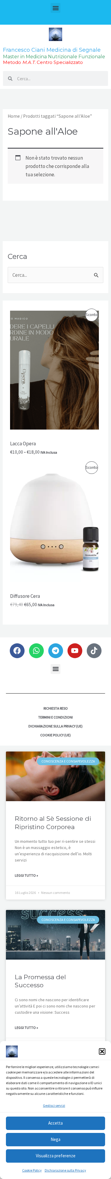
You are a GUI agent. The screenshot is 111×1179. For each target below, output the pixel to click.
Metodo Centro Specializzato (43, 62)
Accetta (55, 1123)
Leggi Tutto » (26, 875)
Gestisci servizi (54, 1105)
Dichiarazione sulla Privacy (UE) (55, 726)
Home (14, 116)
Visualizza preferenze (55, 1155)
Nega (55, 1139)
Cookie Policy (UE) (55, 735)
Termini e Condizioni (55, 717)
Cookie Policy (32, 1170)
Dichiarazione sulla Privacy (65, 1170)
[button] (102, 1051)
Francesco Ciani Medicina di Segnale (52, 50)
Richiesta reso (56, 708)
